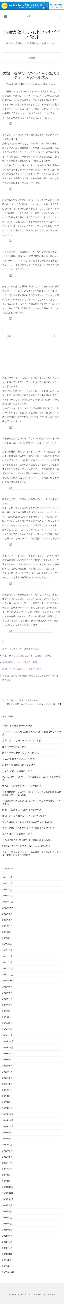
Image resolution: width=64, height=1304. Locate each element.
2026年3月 (7, 877)
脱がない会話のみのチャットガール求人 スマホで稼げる (33, 704)
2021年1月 (7, 1254)
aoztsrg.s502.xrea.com (44, 84)
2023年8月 (7, 1065)
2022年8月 (7, 1138)
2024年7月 (7, 998)
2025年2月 (7, 956)
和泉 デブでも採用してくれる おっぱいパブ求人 (27, 655)
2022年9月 (7, 1132)
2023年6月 (7, 1077)
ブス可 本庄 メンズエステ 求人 (17, 834)
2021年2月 (7, 1248)
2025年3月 (7, 950)
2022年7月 (7, 1144)
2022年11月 (7, 1120)
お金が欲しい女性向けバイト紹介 (32, 34)
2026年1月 (7, 889)
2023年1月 (7, 1108)
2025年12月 (8, 895)
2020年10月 (8, 1272)
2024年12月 (8, 968)
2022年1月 (7, 1181)
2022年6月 (7, 1150)
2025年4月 (7, 944)
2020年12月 (8, 1260)
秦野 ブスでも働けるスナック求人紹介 (21, 740)
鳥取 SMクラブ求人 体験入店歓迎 (21, 700)
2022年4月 (7, 1162)
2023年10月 (8, 1053)
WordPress (50, 1294)
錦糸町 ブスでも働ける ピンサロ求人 (21, 785)
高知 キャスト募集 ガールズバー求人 (21, 669)
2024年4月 (7, 1017)
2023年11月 (7, 1047)
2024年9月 (7, 986)
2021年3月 (7, 1241)
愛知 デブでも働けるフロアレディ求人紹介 (24, 815)
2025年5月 (7, 938)
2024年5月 (7, 1011)
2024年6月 (7, 1005)
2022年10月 (8, 1126)
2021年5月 (7, 1229)
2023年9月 (7, 1059)
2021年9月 (7, 1205)
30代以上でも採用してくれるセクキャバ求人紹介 (26, 846)
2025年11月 (7, 901)
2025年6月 (7, 932)
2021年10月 (8, 1199)
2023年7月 (7, 1071)
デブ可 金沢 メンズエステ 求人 (17, 770)
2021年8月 (7, 1211)
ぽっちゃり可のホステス (14, 746)
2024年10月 (8, 980)
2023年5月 (7, 1084)
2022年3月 (7, 1169)
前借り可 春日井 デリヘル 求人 (17, 725)
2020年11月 (8, 1266)
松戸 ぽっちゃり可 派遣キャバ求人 (20, 648)
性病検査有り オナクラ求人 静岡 (19, 662)
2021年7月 (7, 1217)
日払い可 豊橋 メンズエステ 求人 (18, 758)
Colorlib (30, 1294)
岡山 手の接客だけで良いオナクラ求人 (21, 809)
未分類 (32, 58)
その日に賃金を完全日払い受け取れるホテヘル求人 (27, 840)
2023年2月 (7, 1102)
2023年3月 (7, 1096)
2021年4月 (7, 1235)
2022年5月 (7, 1156)
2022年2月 (7, 1175)
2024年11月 (7, 974)
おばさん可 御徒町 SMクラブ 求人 (19, 764)
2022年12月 (7, 1114)
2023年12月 (7, 1041)
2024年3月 (7, 1023)
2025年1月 (7, 962)
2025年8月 (7, 920)
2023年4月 (7, 1090)
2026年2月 (7, 883)
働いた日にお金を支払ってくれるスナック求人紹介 (27, 821)
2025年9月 (7, 913)
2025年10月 (8, 907)
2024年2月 (7, 1029)
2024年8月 (7, 992)
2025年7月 (7, 926)
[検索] (59, 16)
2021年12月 (7, 1187)
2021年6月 (7, 1223)
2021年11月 (7, 1193)
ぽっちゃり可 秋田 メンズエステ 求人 (20, 752)
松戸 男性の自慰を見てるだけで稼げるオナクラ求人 (28, 827)
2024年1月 (7, 1035)
